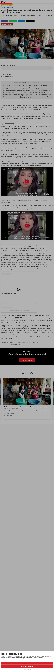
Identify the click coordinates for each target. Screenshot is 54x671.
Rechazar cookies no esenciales (27, 666)
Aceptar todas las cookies (27, 663)
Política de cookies (27, 669)
